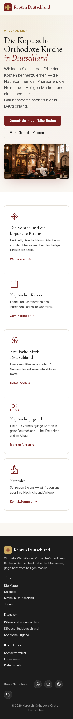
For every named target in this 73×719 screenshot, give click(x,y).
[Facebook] (59, 684)
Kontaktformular (15, 653)
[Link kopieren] (8, 695)
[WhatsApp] (38, 684)
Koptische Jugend (16, 635)
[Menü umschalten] (64, 7)
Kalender (10, 592)
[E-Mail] (48, 684)
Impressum (12, 659)
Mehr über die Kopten (27, 133)
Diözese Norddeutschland (22, 622)
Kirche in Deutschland (19, 598)
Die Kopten (11, 586)
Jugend (9, 604)
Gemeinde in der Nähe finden (33, 121)
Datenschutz (12, 665)
